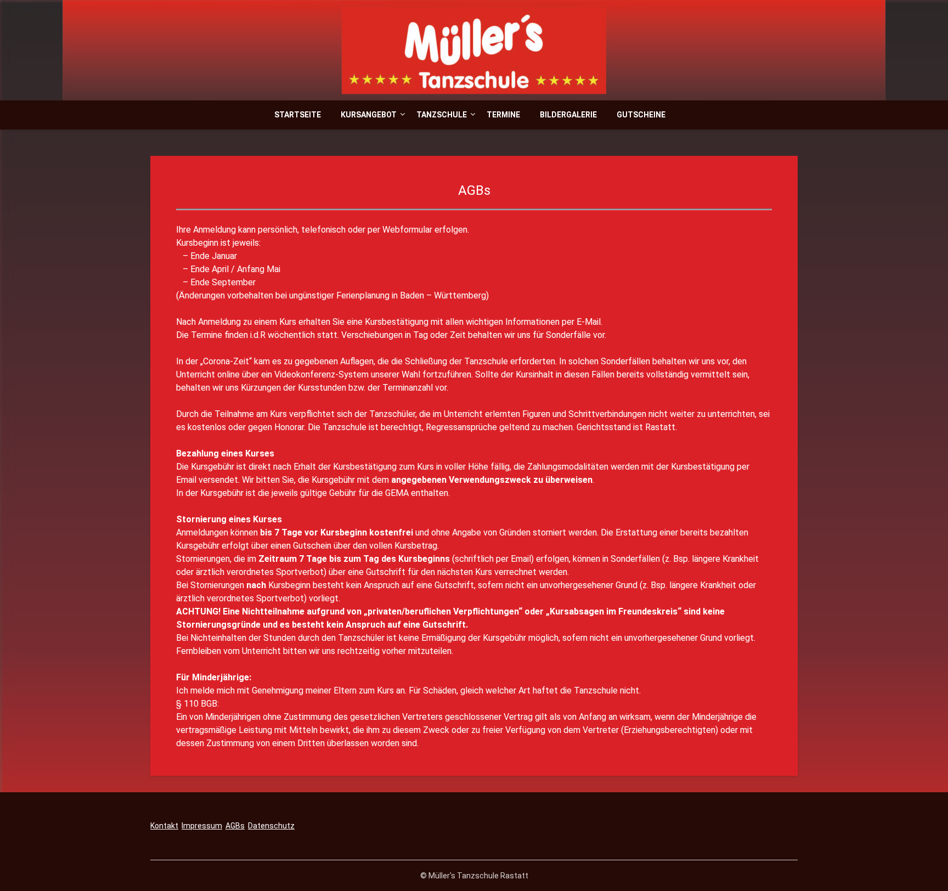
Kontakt (164, 825)
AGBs (235, 825)
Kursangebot (369, 114)
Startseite (297, 114)
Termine (503, 114)
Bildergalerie (568, 114)
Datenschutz (271, 825)
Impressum (202, 825)
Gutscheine (641, 114)
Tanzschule (441, 114)
